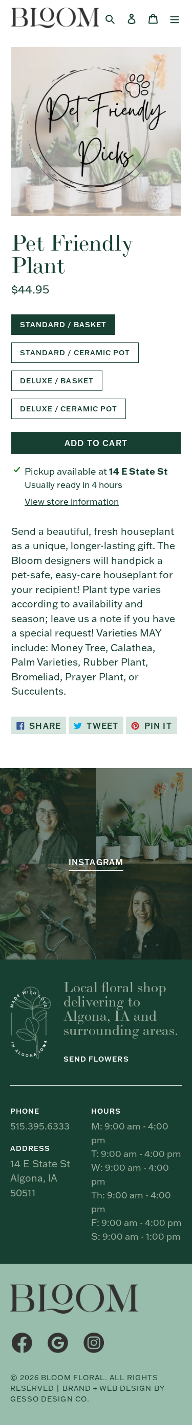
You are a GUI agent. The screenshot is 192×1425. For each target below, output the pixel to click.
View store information (72, 501)
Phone (24, 1111)
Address (30, 1148)
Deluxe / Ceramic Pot (68, 408)
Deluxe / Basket (57, 380)
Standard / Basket (63, 324)
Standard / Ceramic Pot (75, 352)
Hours (106, 1111)
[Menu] (174, 18)
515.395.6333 (40, 1126)
